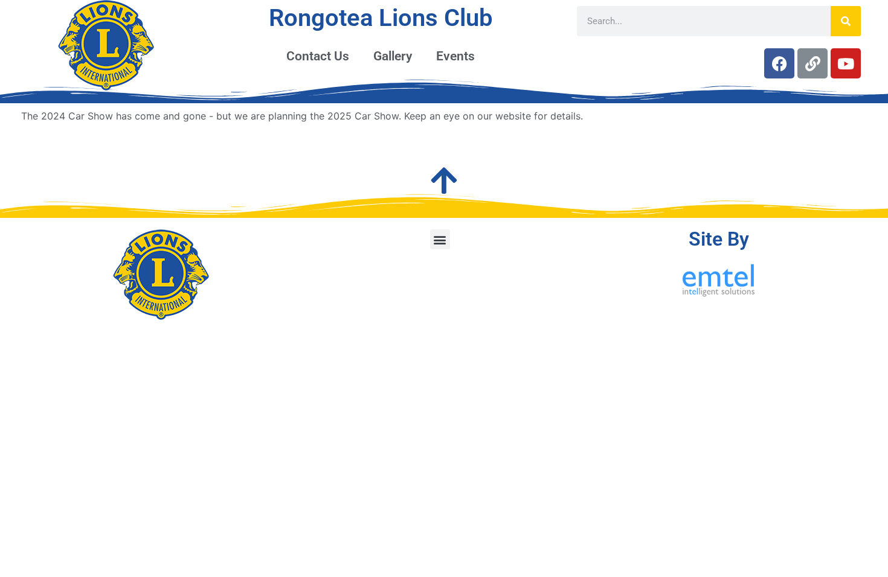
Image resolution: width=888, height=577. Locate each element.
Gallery (392, 56)
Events (455, 56)
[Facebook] (779, 63)
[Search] (846, 21)
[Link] (812, 63)
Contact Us (317, 56)
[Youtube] (846, 63)
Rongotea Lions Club (381, 18)
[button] (440, 239)
